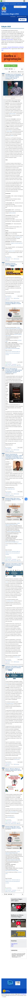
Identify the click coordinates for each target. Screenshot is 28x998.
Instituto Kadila (9, 131)
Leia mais (19, 256)
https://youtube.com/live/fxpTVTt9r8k (11, 870)
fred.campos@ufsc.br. (13, 811)
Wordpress (23, 994)
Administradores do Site (21, 16)
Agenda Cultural (12, 250)
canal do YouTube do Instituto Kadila (13, 531)
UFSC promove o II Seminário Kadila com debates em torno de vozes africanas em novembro (12, 353)
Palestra (8, 451)
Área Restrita (13, 16)
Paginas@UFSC (14, 943)
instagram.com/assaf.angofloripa (16, 243)
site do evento (17, 656)
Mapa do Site (19, 3)
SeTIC (12, 945)
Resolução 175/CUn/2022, (7, 39)
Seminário (8, 258)
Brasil (4, 1)
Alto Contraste (13, 3)
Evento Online (9, 365)
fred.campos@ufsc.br (11, 817)
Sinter (12, 135)
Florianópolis (8, 257)
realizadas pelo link (10, 600)
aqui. (2, 50)
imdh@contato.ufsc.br (11, 488)
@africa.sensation (12, 113)
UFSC (12, 946)
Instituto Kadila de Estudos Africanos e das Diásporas (13, 328)
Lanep (7, 581)
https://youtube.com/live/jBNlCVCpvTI (12, 541)
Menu (23, 20)
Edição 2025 (6, 26)
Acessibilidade (6, 3)
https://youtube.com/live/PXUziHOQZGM (12, 348)
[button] (22, 894)
